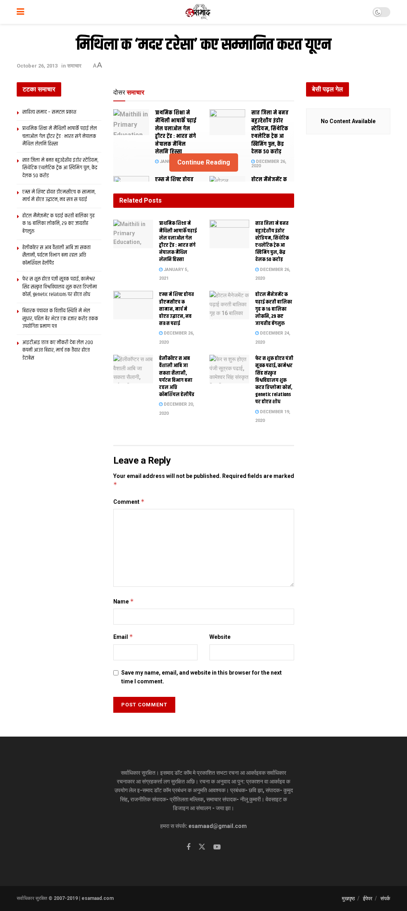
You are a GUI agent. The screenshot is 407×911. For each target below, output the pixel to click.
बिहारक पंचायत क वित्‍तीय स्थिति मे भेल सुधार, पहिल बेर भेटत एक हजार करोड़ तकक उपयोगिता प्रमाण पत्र (60, 318)
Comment (129, 501)
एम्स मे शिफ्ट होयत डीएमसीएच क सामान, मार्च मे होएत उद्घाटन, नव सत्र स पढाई (176, 308)
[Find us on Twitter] (201, 847)
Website (220, 637)
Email (123, 636)
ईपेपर (367, 898)
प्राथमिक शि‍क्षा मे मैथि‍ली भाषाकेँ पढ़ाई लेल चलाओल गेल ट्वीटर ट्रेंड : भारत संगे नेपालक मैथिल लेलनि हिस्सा (175, 132)
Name (123, 601)
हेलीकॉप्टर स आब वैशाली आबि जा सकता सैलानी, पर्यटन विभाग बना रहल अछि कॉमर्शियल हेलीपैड (176, 376)
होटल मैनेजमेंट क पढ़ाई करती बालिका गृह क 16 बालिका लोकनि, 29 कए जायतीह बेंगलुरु (273, 308)
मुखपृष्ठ (348, 898)
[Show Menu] (20, 12)
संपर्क (385, 898)
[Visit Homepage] (198, 12)
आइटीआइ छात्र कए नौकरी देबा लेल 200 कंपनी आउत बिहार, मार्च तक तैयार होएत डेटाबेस (57, 350)
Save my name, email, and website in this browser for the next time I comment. (201, 677)
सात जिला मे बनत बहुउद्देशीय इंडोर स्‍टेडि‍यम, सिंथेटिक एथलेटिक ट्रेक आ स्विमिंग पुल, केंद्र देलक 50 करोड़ (270, 132)
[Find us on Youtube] (217, 847)
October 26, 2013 (37, 66)
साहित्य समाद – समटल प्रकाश (49, 112)
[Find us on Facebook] (188, 847)
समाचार (74, 66)
